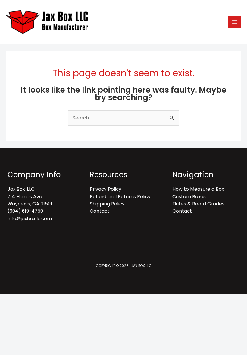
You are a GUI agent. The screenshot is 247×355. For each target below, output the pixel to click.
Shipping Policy (107, 204)
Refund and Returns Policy (120, 196)
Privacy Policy (105, 189)
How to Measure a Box (198, 189)
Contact (99, 211)
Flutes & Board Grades (198, 204)
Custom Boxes (189, 196)
